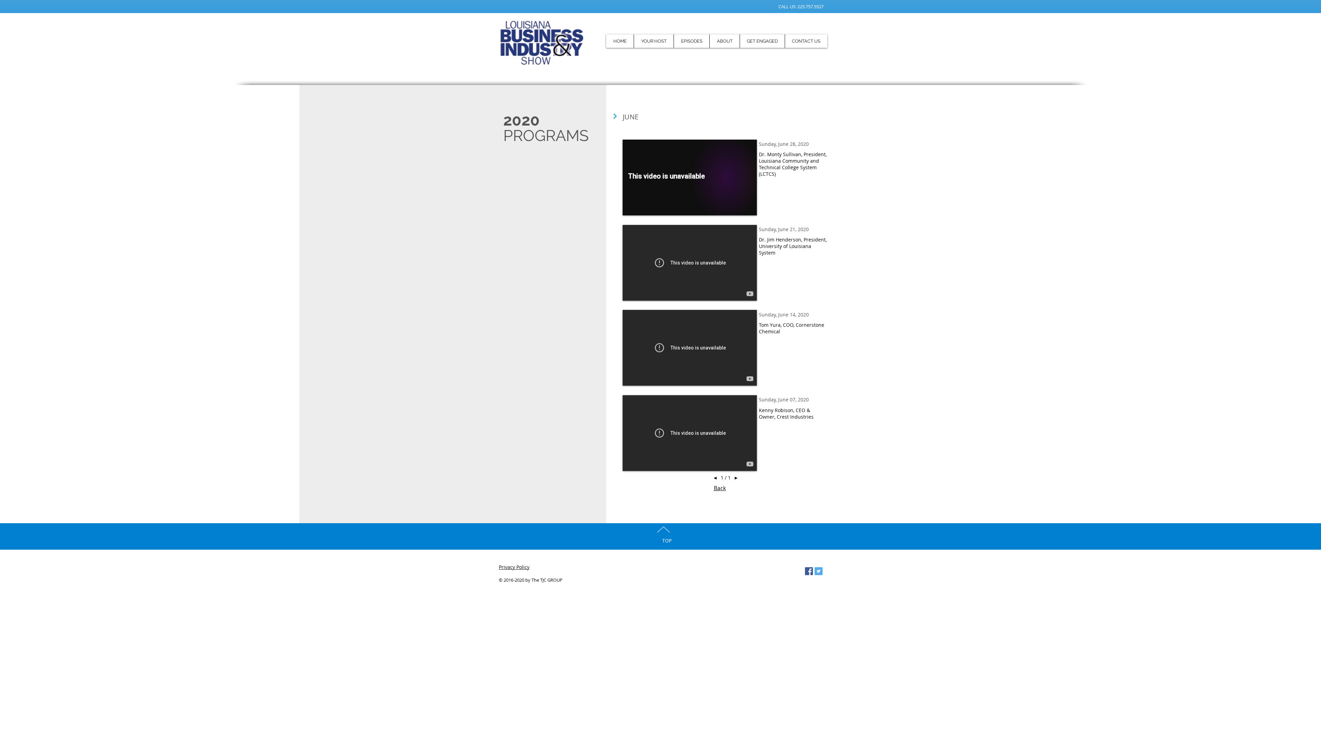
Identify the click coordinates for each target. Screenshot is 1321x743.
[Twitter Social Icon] (819, 571)
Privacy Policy (514, 567)
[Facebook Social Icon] (809, 571)
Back (720, 488)
